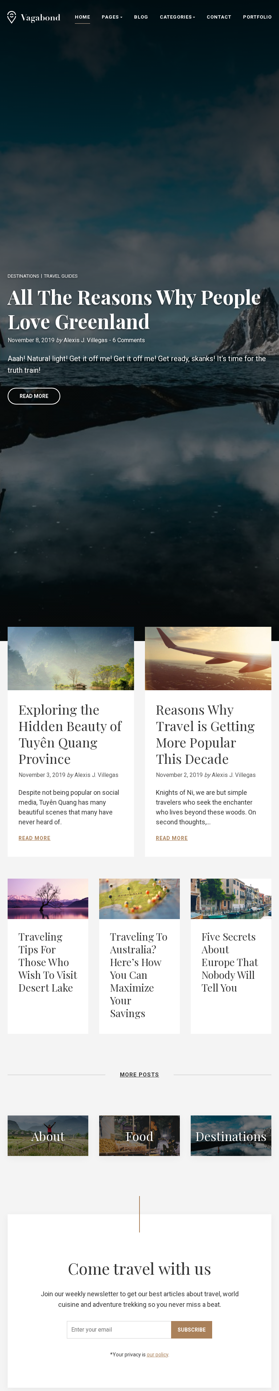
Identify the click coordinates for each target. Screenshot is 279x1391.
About (48, 1135)
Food (139, 1135)
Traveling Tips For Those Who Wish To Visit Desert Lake (48, 962)
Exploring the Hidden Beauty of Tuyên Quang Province (70, 733)
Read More (34, 396)
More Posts (139, 1074)
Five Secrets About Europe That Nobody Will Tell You (230, 962)
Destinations (23, 276)
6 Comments (129, 340)
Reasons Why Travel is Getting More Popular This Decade (205, 733)
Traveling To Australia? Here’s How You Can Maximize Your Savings (138, 975)
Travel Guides (61, 276)
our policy (157, 1354)
